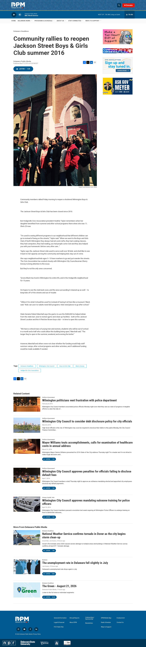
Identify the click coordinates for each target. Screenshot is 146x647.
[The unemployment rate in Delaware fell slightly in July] (26, 566)
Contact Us (120, 622)
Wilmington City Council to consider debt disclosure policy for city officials (87, 421)
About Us (60, 21)
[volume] (20, 14)
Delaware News (24, 21)
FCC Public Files (59, 627)
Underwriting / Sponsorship (89, 618)
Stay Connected (74, 21)
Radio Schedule (106, 622)
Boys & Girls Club (64, 366)
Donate (129, 5)
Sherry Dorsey (80, 366)
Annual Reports (74, 618)
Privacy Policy (37, 634)
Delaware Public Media (49, 589)
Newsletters (89, 623)
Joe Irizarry (45, 566)
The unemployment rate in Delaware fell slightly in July (75, 563)
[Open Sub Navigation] (32, 21)
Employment (121, 618)
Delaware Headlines (21, 31)
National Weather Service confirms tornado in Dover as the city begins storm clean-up (84, 535)
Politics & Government (48, 397)
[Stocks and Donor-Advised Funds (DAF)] (117, 36)
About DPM (73, 622)
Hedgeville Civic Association (30, 370)
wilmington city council (46, 366)
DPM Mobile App (106, 618)
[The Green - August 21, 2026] (26, 589)
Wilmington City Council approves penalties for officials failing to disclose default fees (86, 473)
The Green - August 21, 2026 (59, 586)
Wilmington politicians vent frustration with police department (79, 400)
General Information (60, 618)
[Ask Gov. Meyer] (117, 86)
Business (44, 560)
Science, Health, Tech (48, 497)
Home (13, 21)
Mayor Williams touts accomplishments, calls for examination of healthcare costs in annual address (87, 444)
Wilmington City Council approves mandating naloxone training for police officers (86, 502)
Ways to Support (92, 21)
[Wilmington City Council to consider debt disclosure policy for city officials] (26, 425)
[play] (13, 14)
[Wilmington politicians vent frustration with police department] (26, 404)
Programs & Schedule (43, 21)
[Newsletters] (117, 65)
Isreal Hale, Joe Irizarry (49, 541)
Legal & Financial (59, 622)
